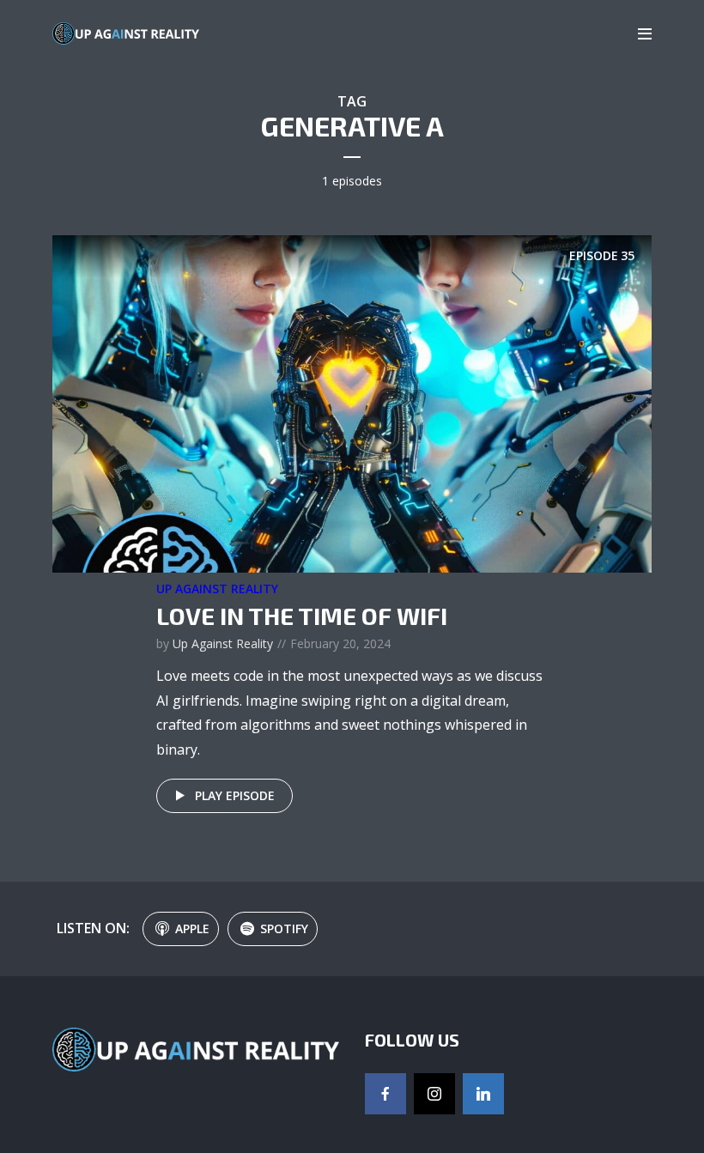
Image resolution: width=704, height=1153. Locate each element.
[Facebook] (385, 1093)
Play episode (235, 795)
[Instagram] (434, 1093)
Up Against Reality (217, 588)
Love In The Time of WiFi (301, 615)
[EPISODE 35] (352, 402)
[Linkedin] (483, 1093)
